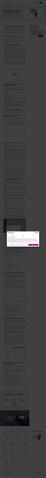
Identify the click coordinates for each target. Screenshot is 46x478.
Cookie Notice (9, 241)
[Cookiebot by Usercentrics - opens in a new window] (35, 232)
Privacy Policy (14, 241)
